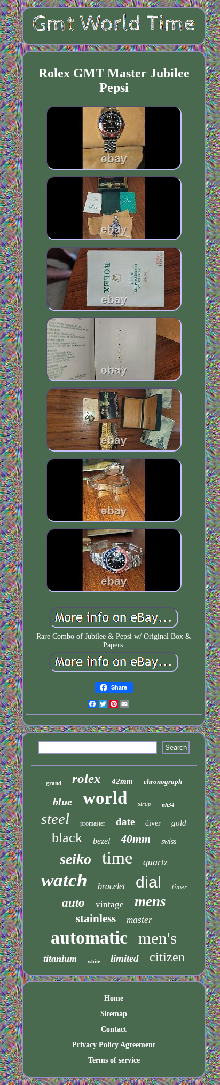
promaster (92, 823)
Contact (114, 1029)
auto (73, 902)
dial (148, 882)
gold (178, 823)
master (139, 920)
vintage (110, 904)
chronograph (163, 782)
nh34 (168, 805)
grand (53, 783)
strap (144, 803)
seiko (75, 859)
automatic (89, 937)
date (125, 821)
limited (125, 958)
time (117, 857)
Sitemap (113, 1014)
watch (64, 880)
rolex (86, 778)
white (94, 961)
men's (157, 938)
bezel (101, 840)
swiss (168, 841)
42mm (122, 781)
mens (150, 901)
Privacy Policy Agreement (113, 1045)
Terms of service (114, 1060)
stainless (96, 918)
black (67, 837)
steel (55, 818)
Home (113, 998)
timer (179, 887)
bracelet (111, 886)
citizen (167, 957)
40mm (136, 838)
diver (153, 823)
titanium (60, 958)
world (105, 797)
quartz (155, 862)
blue (62, 801)
